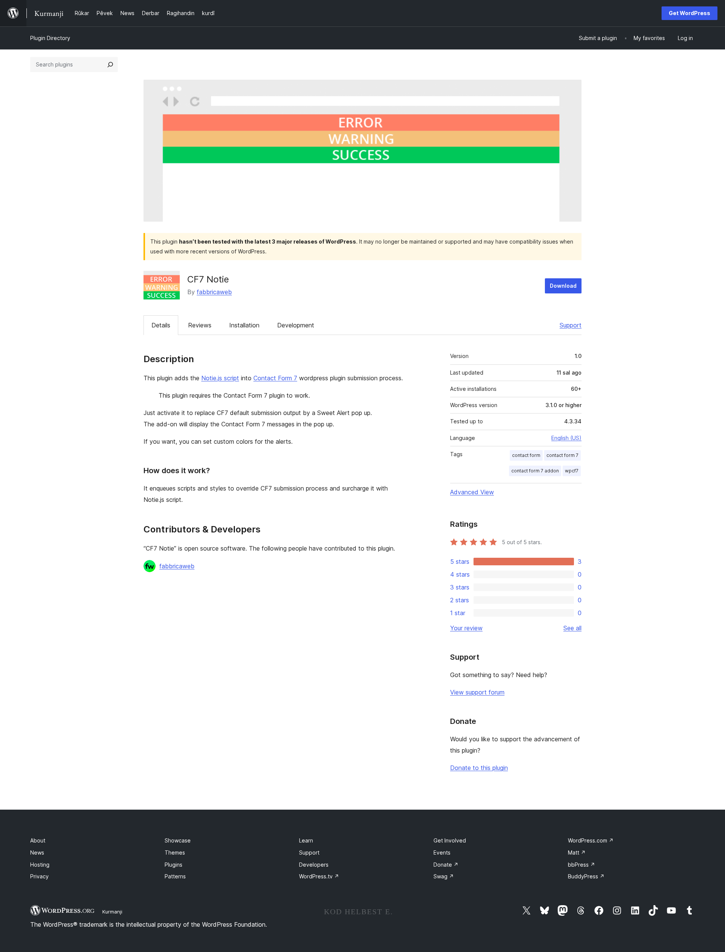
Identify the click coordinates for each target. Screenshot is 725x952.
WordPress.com (591, 840)
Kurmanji (112, 912)
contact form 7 (562, 455)
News (37, 852)
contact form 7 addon (535, 471)
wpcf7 (571, 471)
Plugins (173, 864)
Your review (466, 628)
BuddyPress (586, 876)
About (37, 840)
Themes (175, 852)
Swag (443, 876)
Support (571, 325)
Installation (244, 325)
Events (441, 852)
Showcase (178, 840)
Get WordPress (689, 13)
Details (160, 325)
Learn (306, 840)
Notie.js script (220, 378)
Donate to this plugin (479, 767)
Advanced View (472, 492)
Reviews (199, 325)
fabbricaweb (214, 292)
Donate (445, 864)
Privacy (39, 876)
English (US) (566, 438)
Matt (577, 852)
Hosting (39, 864)
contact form (526, 455)
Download (563, 285)
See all (572, 628)
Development (295, 325)
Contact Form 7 (275, 378)
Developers (314, 864)
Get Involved (449, 840)
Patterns (175, 876)
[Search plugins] (110, 64)
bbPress (581, 864)
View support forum (477, 692)
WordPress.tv (319, 876)
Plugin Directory (50, 38)
